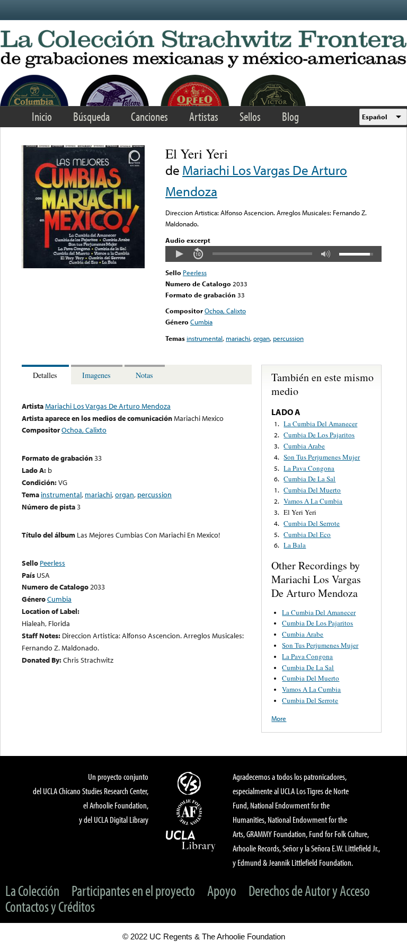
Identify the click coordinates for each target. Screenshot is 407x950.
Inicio (42, 116)
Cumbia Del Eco (307, 534)
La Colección (32, 890)
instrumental (205, 338)
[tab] (46, 374)
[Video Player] (273, 254)
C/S (191, 783)
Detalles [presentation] (45, 375)
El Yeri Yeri (300, 512)
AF (191, 812)
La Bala (295, 545)
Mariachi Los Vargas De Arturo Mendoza (108, 406)
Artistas (203, 116)
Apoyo (221, 890)
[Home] (203, 49)
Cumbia (201, 322)
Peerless (195, 272)
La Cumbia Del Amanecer (320, 423)
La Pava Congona (309, 468)
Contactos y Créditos (50, 906)
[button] (179, 254)
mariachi (238, 338)
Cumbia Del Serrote (312, 523)
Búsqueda (91, 116)
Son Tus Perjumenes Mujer (322, 457)
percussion (288, 338)
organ (261, 338)
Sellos (250, 116)
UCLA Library (191, 840)
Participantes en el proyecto (133, 890)
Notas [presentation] (144, 375)
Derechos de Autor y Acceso (309, 890)
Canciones (149, 116)
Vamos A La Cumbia (313, 501)
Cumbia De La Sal (309, 478)
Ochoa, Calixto (225, 310)
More (278, 718)
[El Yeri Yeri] (83, 265)
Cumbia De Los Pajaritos (319, 434)
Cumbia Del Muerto (312, 490)
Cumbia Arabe (304, 446)
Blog (290, 116)
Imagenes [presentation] (96, 375)
